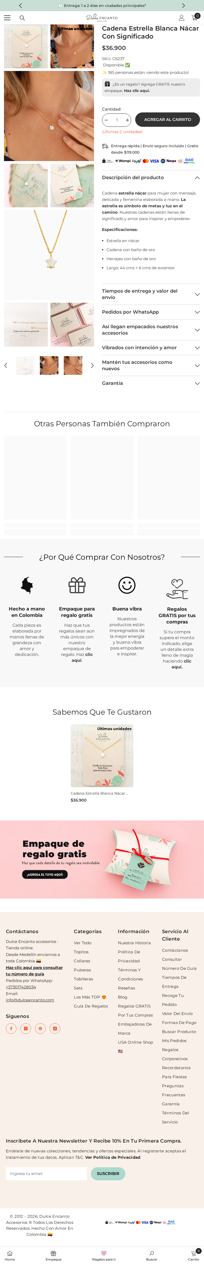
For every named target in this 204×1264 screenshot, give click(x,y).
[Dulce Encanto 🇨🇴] (102, 859)
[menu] (7, 18)
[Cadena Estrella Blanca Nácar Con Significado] (102, 755)
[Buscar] (22, 18)
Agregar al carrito (167, 119)
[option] (102, 5)
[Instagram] (25, 1028)
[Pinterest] (40, 1028)
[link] (35, 525)
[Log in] (182, 18)
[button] (6, 365)
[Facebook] (11, 1028)
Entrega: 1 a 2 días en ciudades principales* (105, 5)
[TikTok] (55, 1028)
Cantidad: (111, 109)
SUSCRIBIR (108, 1173)
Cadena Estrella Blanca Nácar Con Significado (98, 793)
